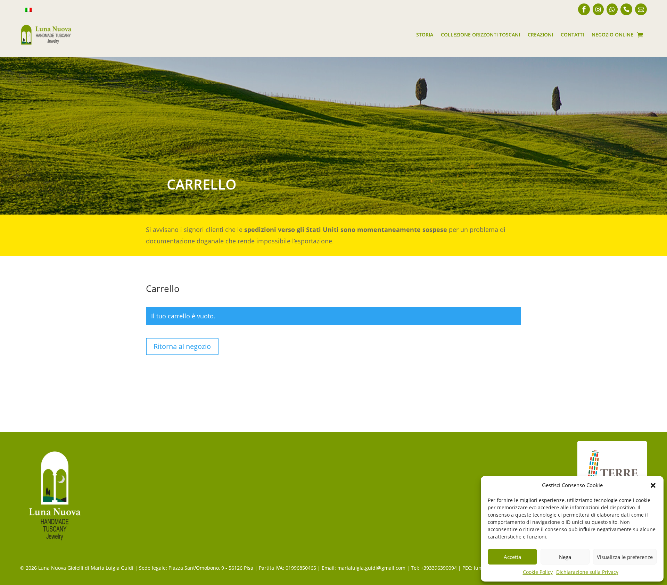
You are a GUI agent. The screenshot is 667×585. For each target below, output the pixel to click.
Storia (424, 34)
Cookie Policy (538, 572)
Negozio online (612, 34)
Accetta (512, 556)
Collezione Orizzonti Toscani (480, 34)
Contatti (572, 34)
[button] (653, 485)
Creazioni (540, 34)
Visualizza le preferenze (625, 556)
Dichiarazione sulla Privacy (587, 572)
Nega (565, 556)
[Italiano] (28, 10)
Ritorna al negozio (182, 346)
